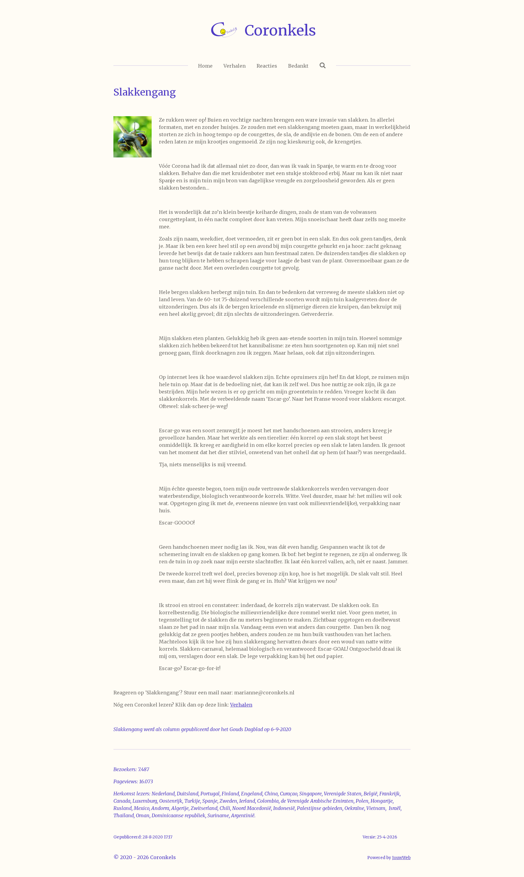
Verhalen (241, 705)
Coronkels (280, 30)
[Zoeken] (322, 65)
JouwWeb (401, 857)
